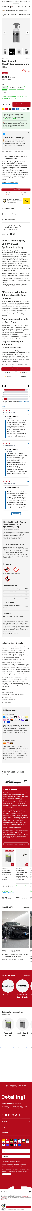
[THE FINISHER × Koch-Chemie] (22, 986)
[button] (26, 6)
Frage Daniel (17, 189)
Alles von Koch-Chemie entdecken (16, 844)
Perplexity (24, 194)
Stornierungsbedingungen (24, 1169)
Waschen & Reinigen (8, 1034)
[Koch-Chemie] (16, 781)
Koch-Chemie (5, 58)
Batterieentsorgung (13, 1171)
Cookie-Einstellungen (22, 1171)
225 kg (11, 886)
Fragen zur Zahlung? (19, 732)
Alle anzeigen (5, 774)
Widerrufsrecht (15, 1169)
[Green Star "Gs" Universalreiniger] (8, 858)
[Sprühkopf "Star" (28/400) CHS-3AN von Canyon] (22, 858)
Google (9, 194)
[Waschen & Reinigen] (8, 1024)
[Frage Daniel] (19, 6)
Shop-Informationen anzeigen (11, 229)
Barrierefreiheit (5, 1171)
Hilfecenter (16, 1164)
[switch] (3, 1209)
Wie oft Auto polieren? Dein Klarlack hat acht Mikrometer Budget (15, 955)
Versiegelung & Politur (22, 1034)
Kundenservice (10, 1164)
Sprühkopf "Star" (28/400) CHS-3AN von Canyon (21, 872)
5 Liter (11, 885)
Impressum (4, 1164)
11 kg (3, 886)
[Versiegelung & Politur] (22, 1024)
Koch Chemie (14, 14)
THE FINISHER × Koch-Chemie (22, 996)
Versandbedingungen (20, 1166)
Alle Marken (27, 975)
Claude (24, 192)
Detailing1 (7, 1161)
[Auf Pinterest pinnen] (14, 234)
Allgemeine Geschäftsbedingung (8, 1166)
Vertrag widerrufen (6, 1173)
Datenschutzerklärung (6, 1169)
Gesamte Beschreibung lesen (10, 182)
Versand (9, 81)
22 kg (6, 886)
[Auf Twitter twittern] (7, 234)
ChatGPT (9, 192)
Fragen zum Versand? (9, 759)
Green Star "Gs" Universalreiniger (6, 871)
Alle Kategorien (6, 1014)
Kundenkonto (23, 1164)
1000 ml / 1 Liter (5, 885)
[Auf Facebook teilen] (11, 234)
